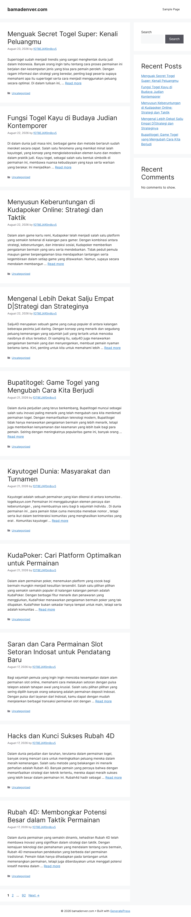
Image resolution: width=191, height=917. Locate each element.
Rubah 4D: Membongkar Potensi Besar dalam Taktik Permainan (57, 816)
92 (24, 895)
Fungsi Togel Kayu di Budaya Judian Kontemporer (156, 91)
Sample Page (171, 9)
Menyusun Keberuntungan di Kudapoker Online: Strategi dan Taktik (55, 209)
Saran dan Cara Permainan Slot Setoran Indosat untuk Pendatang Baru (58, 652)
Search (146, 32)
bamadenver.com (27, 9)
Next (34, 895)
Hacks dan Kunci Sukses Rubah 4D (61, 736)
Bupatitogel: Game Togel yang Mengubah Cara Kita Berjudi (53, 386)
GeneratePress (120, 911)
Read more (73, 83)
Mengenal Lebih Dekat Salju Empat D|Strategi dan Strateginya (60, 302)
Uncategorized (21, 93)
